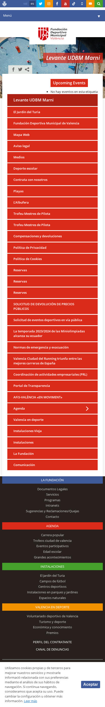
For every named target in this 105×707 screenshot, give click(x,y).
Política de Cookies (27, 259)
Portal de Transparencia (31, 385)
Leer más (30, 701)
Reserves (20, 292)
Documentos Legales (52, 489)
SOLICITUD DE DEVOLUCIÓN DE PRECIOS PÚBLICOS (43, 306)
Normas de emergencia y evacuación (41, 347)
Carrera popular (52, 535)
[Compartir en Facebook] (13, 69)
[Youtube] (65, 3)
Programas (52, 500)
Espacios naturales (52, 598)
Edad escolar (52, 551)
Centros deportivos (52, 586)
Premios (52, 633)
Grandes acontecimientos (52, 557)
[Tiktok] (74, 3)
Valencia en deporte (28, 419)
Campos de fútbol (52, 581)
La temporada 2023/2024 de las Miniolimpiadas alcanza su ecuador (49, 333)
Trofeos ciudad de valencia (52, 540)
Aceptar (90, 684)
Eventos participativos (52, 546)
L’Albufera (21, 202)
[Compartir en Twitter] (20, 69)
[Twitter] (40, 3)
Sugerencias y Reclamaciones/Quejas (52, 511)
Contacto (52, 516)
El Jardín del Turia (26, 112)
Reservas (20, 270)
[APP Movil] (82, 3)
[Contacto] (90, 3)
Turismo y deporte (52, 622)
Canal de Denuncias (52, 649)
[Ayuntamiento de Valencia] (4, 4)
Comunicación (24, 465)
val (25, 3)
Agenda (19, 408)
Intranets (52, 505)
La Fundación (23, 453)
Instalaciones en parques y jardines (52, 592)
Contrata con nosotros (30, 179)
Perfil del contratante (52, 642)
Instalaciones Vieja (27, 431)
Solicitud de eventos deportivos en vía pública (47, 320)
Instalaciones (23, 442)
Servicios (52, 494)
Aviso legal (21, 146)
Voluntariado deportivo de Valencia (52, 616)
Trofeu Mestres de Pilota (31, 213)
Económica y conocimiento (52, 627)
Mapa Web (21, 134)
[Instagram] (49, 3)
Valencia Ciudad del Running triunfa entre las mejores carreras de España (47, 360)
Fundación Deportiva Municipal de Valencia (46, 123)
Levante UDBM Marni (33, 100)
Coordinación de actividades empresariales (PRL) (50, 374)
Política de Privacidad (29, 247)
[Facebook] (57, 3)
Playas (18, 191)
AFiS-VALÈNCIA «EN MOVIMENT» (37, 397)
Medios (18, 157)
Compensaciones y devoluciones (37, 236)
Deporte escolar (25, 168)
